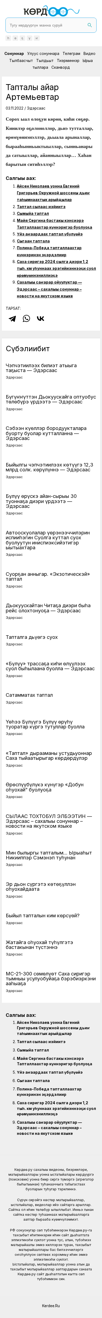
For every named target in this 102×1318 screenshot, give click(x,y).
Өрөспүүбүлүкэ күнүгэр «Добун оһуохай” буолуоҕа (45, 786)
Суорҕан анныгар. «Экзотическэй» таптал (48, 576)
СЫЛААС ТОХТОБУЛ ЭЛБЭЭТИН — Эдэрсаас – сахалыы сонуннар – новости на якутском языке (49, 821)
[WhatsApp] (26, 318)
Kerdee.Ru (51, 1306)
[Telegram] (12, 318)
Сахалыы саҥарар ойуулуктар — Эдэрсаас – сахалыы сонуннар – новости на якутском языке (49, 289)
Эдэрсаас (36, 108)
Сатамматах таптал (29, 695)
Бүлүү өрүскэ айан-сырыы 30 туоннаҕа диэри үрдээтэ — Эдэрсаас (41, 501)
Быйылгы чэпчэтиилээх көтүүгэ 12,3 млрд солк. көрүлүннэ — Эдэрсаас (49, 467)
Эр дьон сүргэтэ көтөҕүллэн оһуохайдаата (41, 886)
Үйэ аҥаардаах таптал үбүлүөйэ (50, 234)
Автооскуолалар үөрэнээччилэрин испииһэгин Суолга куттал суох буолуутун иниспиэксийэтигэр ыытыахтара (48, 540)
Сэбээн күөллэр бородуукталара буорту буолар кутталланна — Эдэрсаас (46, 433)
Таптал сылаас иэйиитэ (41, 207)
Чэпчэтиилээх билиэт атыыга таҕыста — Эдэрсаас (41, 367)
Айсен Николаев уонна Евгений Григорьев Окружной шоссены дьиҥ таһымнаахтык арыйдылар (53, 193)
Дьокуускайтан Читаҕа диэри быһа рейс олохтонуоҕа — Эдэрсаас (48, 607)
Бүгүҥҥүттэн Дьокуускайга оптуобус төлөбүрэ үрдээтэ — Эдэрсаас (51, 399)
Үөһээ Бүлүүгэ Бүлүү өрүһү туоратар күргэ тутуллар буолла (45, 724)
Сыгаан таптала (33, 241)
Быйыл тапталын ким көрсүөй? (43, 915)
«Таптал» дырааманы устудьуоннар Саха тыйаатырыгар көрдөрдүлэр (49, 755)
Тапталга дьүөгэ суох (32, 637)
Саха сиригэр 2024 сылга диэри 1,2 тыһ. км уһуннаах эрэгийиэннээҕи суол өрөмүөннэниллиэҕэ (56, 268)
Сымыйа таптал (33, 213)
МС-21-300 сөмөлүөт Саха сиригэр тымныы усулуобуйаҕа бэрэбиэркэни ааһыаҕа (51, 978)
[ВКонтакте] (40, 318)
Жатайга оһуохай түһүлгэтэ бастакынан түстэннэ (39, 944)
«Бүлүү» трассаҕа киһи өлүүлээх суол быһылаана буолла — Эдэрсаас (50, 665)
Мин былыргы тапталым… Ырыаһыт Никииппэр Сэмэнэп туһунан (49, 855)
